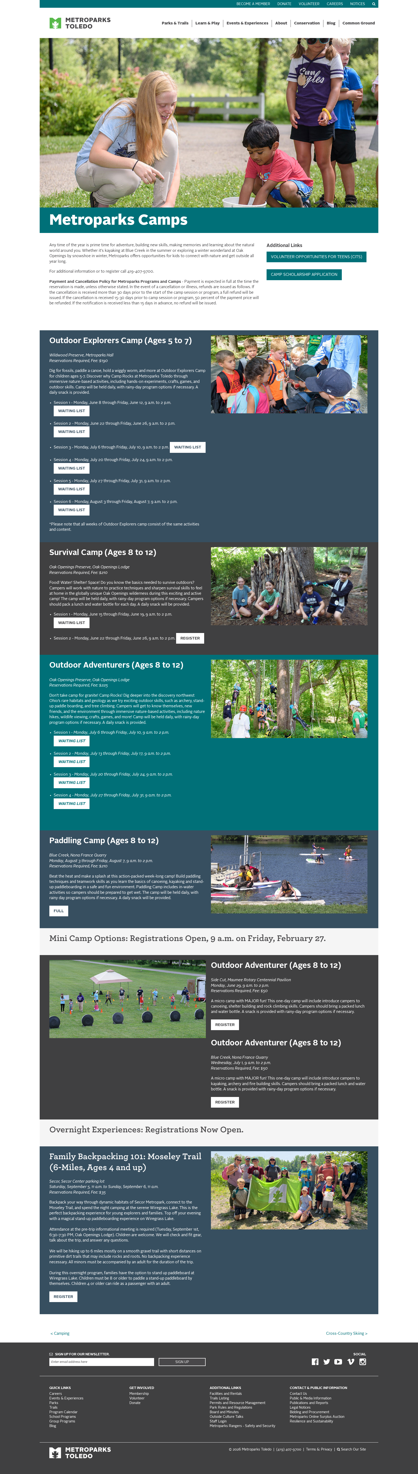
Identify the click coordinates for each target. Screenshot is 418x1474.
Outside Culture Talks (226, 1417)
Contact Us (298, 1394)
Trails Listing (219, 1398)
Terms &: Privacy (319, 1449)
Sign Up (182, 1362)
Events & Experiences (247, 23)
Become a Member (253, 4)
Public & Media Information (310, 1398)
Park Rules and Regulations (231, 1407)
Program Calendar (63, 1412)
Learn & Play (207, 23)
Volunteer (309, 4)
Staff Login (218, 1421)
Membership (139, 1394)
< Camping (60, 1334)
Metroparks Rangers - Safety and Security (242, 1426)
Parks (53, 1403)
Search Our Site (353, 1449)
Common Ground (359, 23)
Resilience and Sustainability (311, 1421)
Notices (357, 4)
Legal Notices (300, 1407)
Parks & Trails (175, 23)
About (281, 23)
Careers (335, 4)
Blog (331, 23)
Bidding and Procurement (309, 1412)
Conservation (307, 23)
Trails (53, 1407)
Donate (284, 4)
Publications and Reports (309, 1403)
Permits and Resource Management (237, 1403)
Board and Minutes (224, 1412)
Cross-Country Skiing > (346, 1334)
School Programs (62, 1417)
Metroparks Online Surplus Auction (317, 1417)
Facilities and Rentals (226, 1394)
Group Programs (62, 1421)
